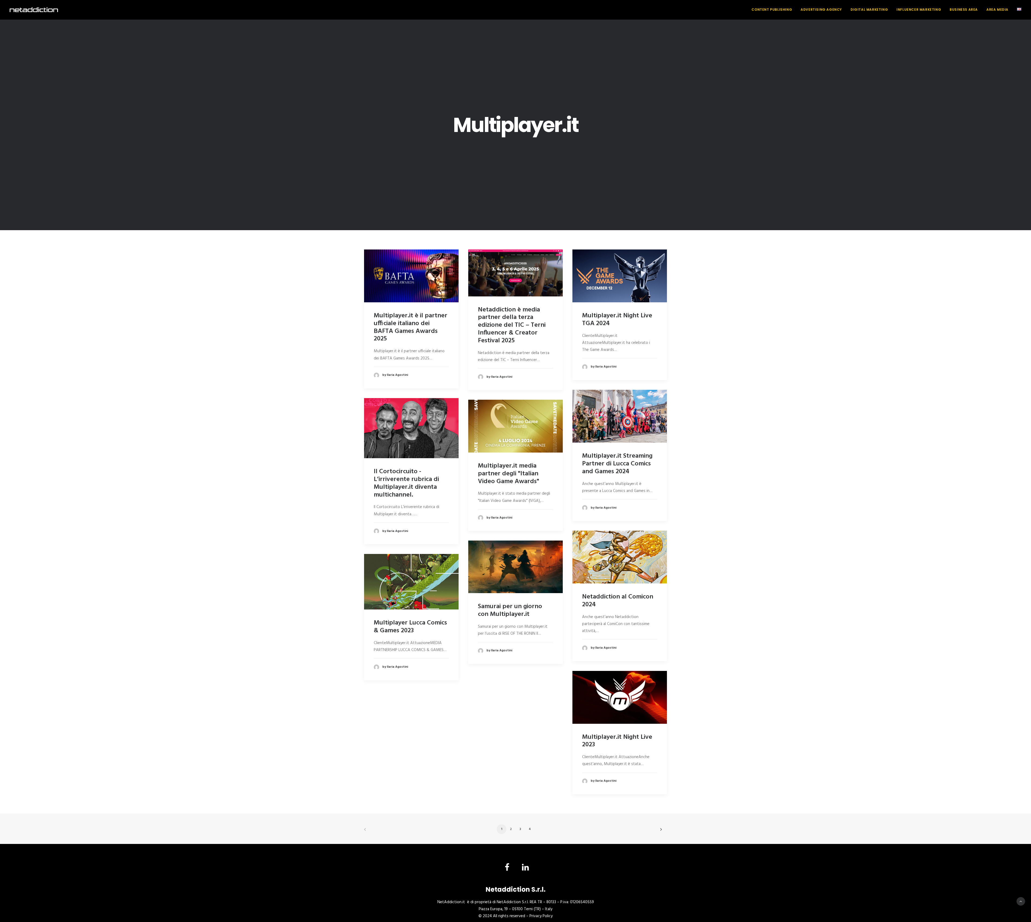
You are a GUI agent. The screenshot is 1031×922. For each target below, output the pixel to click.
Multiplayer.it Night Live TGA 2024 (617, 320)
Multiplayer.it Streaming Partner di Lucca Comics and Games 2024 (617, 464)
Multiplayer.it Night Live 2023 (617, 741)
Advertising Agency (821, 9)
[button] (411, 275)
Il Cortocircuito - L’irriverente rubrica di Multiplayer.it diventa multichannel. (406, 483)
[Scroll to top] (1021, 901)
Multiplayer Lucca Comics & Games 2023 (410, 627)
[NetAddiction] (34, 9)
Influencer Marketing (918, 9)
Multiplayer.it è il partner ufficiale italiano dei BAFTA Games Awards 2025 (410, 327)
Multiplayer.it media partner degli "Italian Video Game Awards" (508, 474)
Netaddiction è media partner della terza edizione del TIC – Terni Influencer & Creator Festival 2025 (512, 325)
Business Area (964, 9)
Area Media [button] (997, 9)
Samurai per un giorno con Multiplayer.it (510, 610)
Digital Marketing (869, 9)
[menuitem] (774, 9)
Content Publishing (772, 9)
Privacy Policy (541, 916)
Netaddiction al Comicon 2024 (617, 601)
